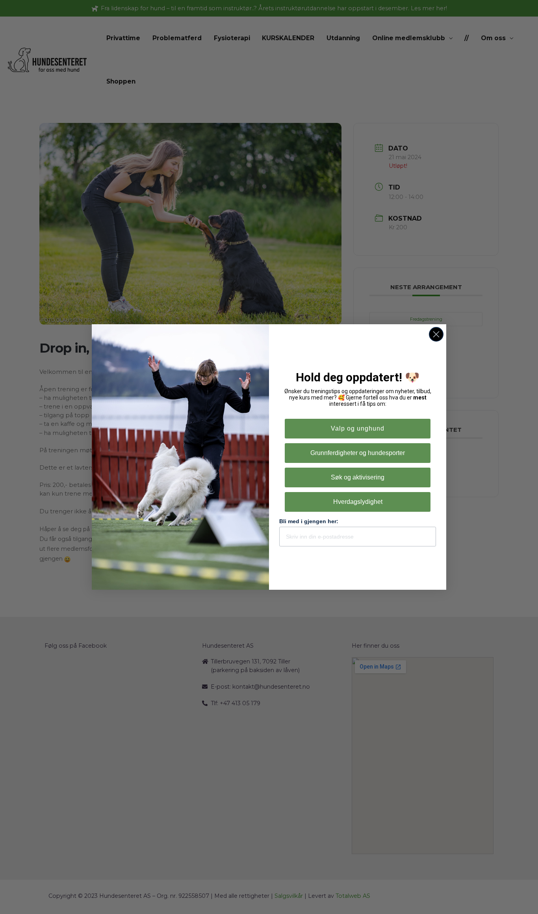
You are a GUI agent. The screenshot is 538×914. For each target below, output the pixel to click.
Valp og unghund (357, 428)
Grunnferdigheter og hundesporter (357, 453)
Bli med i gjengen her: (308, 521)
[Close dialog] (436, 334)
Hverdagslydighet (357, 501)
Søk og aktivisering (357, 477)
